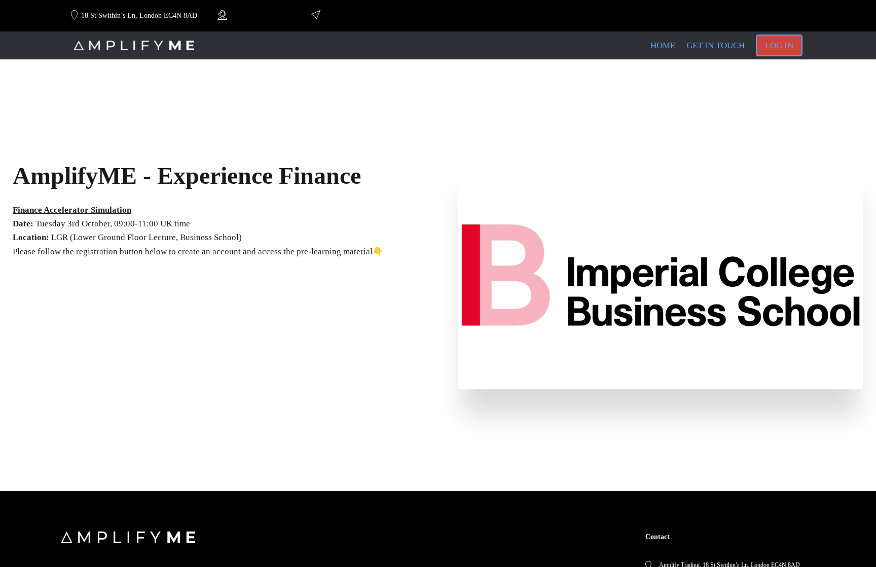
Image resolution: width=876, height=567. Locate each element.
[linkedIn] (718, 15)
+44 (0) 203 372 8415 (259, 15)
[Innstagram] (754, 15)
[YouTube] (737, 15)
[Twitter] (771, 15)
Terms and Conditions (292, 548)
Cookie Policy (281, 559)
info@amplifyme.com (353, 15)
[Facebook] (788, 15)
